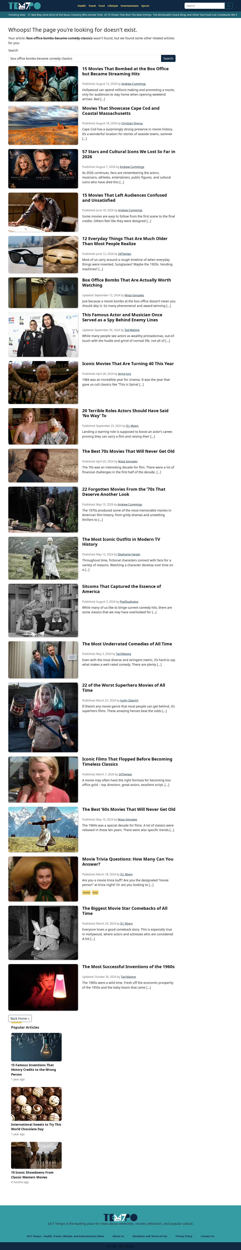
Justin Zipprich (129, 700)
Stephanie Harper (129, 554)
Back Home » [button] (20, 1018)
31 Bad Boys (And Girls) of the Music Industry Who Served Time (65, 14)
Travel (92, 5)
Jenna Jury (124, 374)
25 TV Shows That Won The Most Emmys (128, 14)
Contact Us (207, 1236)
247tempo (124, 254)
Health (82, 5)
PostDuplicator (129, 602)
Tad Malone (132, 330)
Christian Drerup (132, 123)
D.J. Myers (132, 426)
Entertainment (129, 5)
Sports (145, 5)
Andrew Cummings (133, 84)
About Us (118, 1236)
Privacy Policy (184, 1236)
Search (13, 50)
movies (86, 892)
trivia (95, 892)
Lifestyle (113, 5)
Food (102, 5)
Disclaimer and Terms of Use (149, 1236)
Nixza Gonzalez (134, 295)
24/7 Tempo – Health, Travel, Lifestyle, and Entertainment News (65, 1236)
